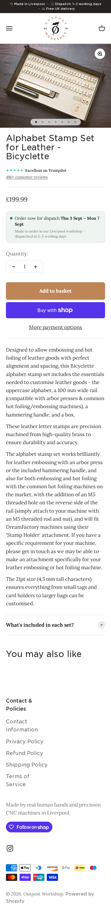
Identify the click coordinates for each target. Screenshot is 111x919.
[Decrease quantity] (13, 267)
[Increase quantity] (35, 267)
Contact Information (22, 726)
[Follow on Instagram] (10, 848)
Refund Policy (24, 753)
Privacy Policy (25, 742)
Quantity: (17, 253)
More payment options (55, 327)
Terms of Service (18, 780)
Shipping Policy (27, 765)
